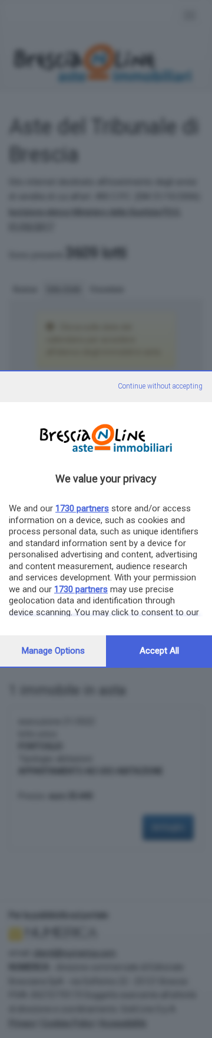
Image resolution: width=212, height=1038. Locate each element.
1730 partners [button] (82, 508)
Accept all (159, 650)
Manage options (53, 650)
